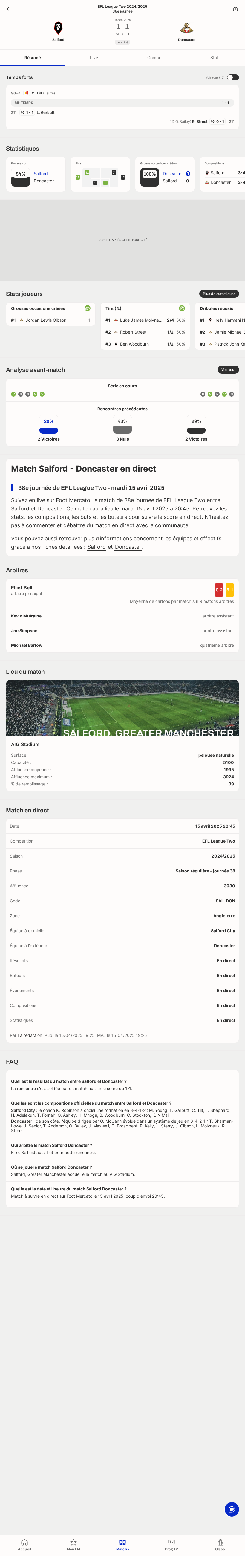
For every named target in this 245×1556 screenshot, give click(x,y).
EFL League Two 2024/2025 (122, 6)
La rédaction (30, 1035)
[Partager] (235, 9)
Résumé (32, 57)
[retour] (9, 9)
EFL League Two (218, 840)
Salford (97, 547)
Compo (154, 57)
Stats (215, 57)
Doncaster (128, 547)
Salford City (223, 930)
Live (94, 57)
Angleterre (224, 915)
